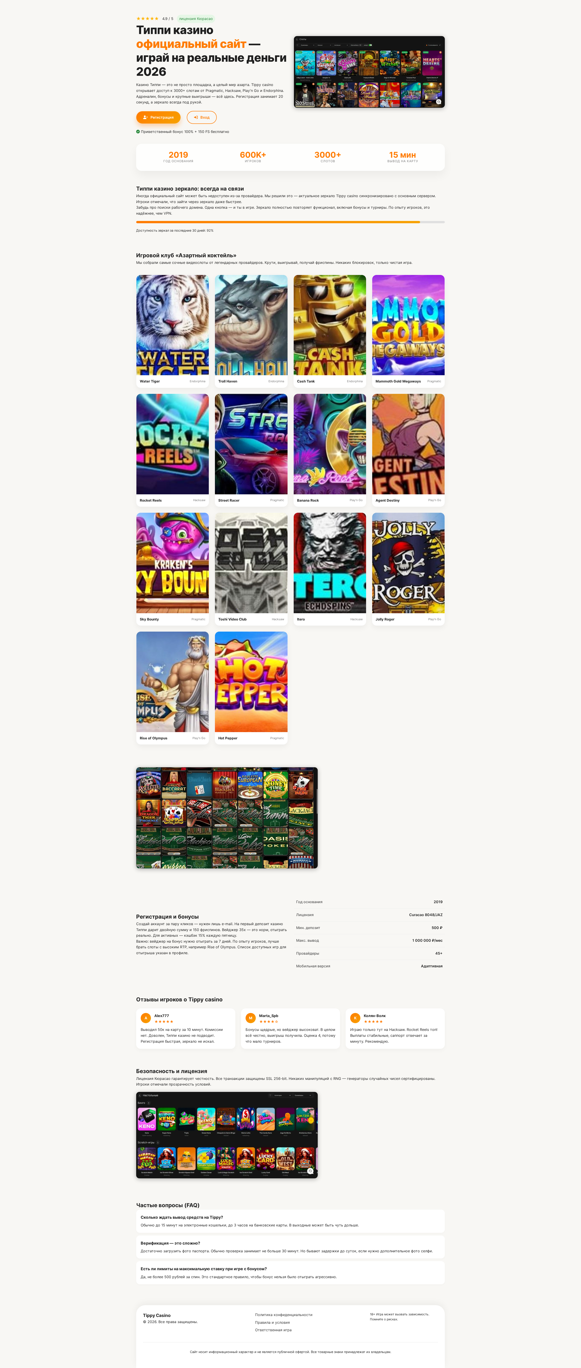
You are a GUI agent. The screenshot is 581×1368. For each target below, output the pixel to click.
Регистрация (162, 117)
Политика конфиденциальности (284, 1314)
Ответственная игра (273, 1330)
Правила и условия (272, 1322)
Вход (204, 117)
